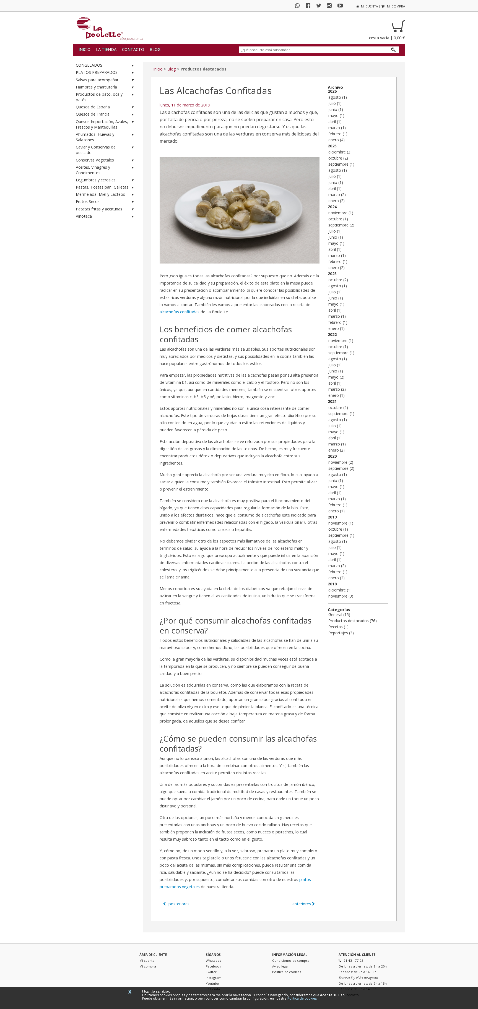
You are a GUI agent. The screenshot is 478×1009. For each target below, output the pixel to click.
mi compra (395, 6)
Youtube (212, 983)
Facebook (213, 966)
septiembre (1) (341, 164)
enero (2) (336, 200)
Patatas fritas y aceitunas (99, 209)
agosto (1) (337, 97)
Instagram (213, 978)
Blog (155, 49)
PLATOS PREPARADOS (97, 72)
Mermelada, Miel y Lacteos (100, 194)
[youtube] (342, 5)
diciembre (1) (340, 590)
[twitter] (321, 5)
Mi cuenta (146, 960)
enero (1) (336, 328)
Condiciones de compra (290, 960)
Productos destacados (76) (352, 620)
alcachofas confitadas (179, 311)
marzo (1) (337, 127)
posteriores (178, 903)
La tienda (106, 49)
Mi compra (147, 966)
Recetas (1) (338, 626)
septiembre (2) (341, 225)
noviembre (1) (340, 212)
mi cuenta (369, 6)
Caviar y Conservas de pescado (96, 149)
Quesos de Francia (93, 114)
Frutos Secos (88, 201)
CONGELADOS (89, 65)
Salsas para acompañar (97, 79)
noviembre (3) (340, 596)
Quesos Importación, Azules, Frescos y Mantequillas (102, 124)
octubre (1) (338, 218)
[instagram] (331, 5)
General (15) (339, 614)
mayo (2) (336, 377)
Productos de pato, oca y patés (99, 97)
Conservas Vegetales (95, 160)
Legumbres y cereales (96, 179)
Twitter (211, 972)
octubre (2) (338, 158)
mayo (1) (336, 115)
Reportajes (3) (341, 632)
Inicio (84, 49)
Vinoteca (84, 216)
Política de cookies (286, 972)
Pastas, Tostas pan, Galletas (102, 187)
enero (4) (336, 139)
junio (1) (335, 109)
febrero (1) (337, 133)
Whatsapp (213, 960)
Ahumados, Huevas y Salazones (95, 137)
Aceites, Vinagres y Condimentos (93, 170)
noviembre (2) (340, 462)
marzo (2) (337, 194)
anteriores (302, 903)
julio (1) (335, 103)
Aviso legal (280, 966)
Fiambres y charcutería (96, 87)
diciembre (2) (340, 152)
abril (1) (335, 121)
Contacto (133, 49)
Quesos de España (93, 106)
